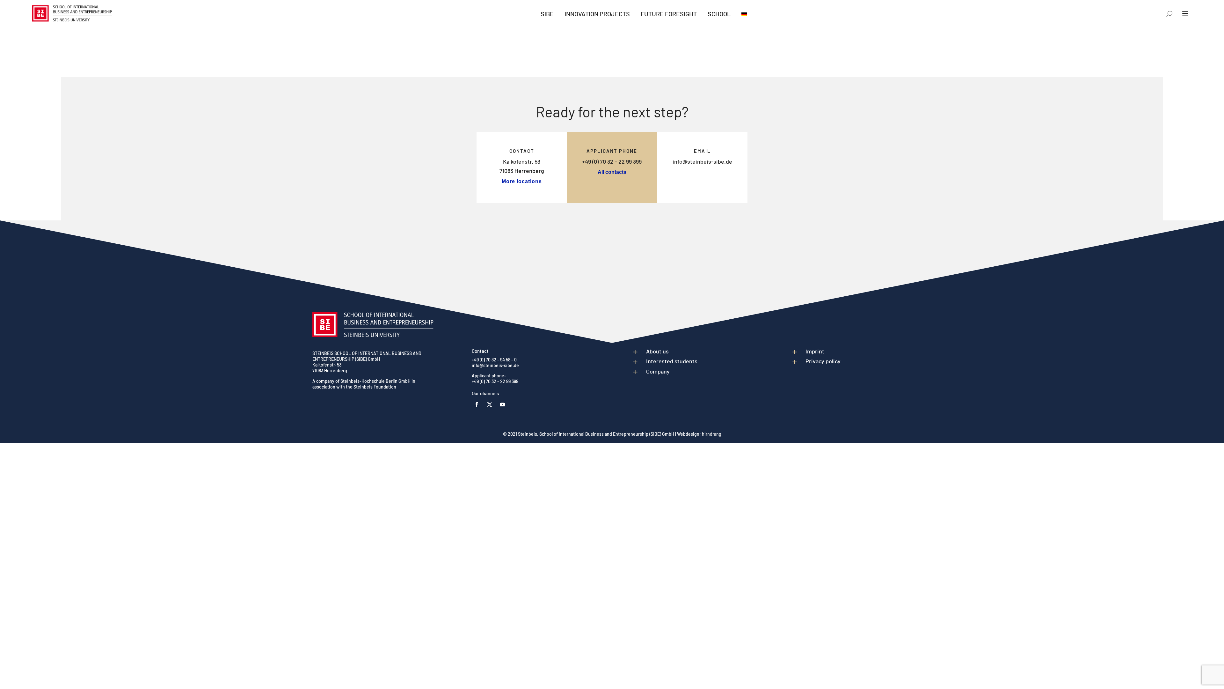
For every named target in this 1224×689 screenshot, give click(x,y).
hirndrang (711, 434)
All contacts (612, 172)
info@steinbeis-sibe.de (702, 161)
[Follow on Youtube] (502, 404)
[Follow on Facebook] (477, 404)
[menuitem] (547, 14)
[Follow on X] (489, 404)
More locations (522, 181)
